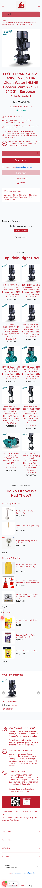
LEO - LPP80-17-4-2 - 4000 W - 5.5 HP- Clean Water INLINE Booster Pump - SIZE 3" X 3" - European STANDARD (11, 291)
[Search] (4, 14)
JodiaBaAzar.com (17, 873)
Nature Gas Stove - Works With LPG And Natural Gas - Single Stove (27, 596)
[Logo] (21, 5)
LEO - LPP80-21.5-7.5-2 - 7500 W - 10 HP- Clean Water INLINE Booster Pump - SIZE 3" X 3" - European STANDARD (11, 332)
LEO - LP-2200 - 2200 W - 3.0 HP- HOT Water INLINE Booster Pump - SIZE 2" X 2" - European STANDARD (31, 373)
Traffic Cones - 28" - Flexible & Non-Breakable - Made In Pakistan (28, 581)
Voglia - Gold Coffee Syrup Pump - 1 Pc (27, 527)
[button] (39, 6)
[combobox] (21, 14)
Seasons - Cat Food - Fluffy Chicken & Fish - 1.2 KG (25, 636)
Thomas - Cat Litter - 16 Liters (26, 651)
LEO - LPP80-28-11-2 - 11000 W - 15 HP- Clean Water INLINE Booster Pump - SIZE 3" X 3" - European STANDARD (31, 331)
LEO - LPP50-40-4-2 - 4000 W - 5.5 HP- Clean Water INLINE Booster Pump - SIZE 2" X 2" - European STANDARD (11, 701)
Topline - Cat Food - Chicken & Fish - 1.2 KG (26, 621)
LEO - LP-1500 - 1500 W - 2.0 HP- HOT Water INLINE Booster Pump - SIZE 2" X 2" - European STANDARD (11, 373)
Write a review (21, 230)
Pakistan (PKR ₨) (10, 867)
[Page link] (21, 802)
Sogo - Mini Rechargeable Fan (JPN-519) (26, 542)
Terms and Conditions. (24, 167)
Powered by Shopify (29, 873)
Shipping (13, 106)
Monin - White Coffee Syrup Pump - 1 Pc (25, 512)
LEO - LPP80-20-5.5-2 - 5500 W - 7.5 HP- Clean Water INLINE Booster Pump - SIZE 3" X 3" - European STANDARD (31, 291)
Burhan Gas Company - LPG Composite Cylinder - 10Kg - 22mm (26, 566)
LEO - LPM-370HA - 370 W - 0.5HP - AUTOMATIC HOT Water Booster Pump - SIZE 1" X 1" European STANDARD (11, 460)
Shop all (4, 552)
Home (4, 21)
